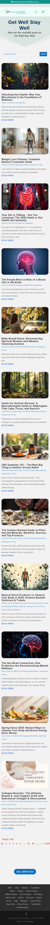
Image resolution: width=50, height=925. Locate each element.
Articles (4, 103)
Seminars (25, 888)
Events (9, 901)
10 (28, 843)
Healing (20, 285)
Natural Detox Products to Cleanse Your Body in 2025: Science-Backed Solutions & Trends (23, 598)
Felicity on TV (10, 897)
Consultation (35, 888)
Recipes (39, 897)
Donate (12, 891)
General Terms (36, 901)
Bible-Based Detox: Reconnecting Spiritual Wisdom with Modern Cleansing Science (22, 341)
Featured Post (38, 603)
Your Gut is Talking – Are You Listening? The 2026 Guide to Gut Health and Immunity (22, 218)
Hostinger (30, 921)
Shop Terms (11, 904)
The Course (30, 897)
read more (8, 120)
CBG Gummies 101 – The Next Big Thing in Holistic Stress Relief (22, 466)
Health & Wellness (23, 165)
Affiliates (4, 603)
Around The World (7, 411)
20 (33, 843)
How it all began (25, 894)
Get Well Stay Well (12, 103)
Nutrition (9, 610)
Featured (31, 603)
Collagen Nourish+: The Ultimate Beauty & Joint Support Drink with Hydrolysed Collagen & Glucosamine (24, 796)
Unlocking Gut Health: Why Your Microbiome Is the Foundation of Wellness (22, 97)
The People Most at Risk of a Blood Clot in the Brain (23, 281)
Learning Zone (41, 347)
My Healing (38, 894)
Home (10, 888)
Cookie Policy (36, 904)
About (17, 888)
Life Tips (39, 165)
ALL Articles (25, 871)
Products (13, 804)
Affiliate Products (11, 894)
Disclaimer (24, 901)
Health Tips (21, 103)
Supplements (29, 223)
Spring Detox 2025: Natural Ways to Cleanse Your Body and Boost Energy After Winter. (24, 730)
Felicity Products (32, 891)
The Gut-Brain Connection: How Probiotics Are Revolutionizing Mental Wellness (25, 666)
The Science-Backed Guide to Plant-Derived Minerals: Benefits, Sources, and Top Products (24, 533)
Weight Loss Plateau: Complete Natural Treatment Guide (21, 160)
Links (16, 901)
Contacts (20, 891)
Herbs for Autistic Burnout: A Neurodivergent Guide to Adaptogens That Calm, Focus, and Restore (24, 406)
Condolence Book (22, 907)
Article (15, 411)
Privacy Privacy (23, 904)
